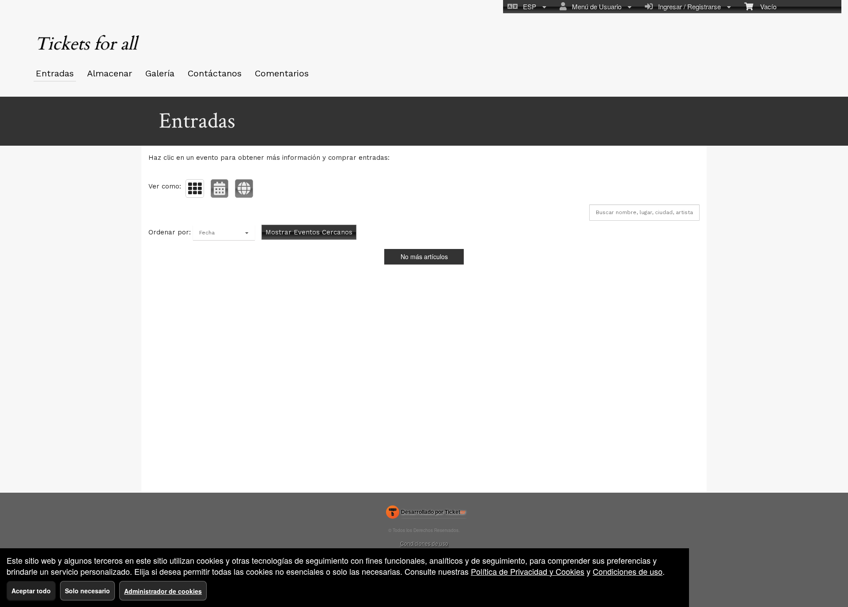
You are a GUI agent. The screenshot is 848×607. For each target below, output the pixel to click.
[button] (195, 188)
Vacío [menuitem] (764, 6)
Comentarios (282, 73)
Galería (159, 73)
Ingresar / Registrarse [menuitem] (688, 6)
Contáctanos (215, 73)
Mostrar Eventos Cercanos (308, 232)
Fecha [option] (207, 233)
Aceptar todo (31, 590)
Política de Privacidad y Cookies (527, 571)
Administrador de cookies (163, 591)
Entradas (55, 73)
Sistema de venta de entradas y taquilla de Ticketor (426, 514)
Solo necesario (87, 590)
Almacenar (109, 73)
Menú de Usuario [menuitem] (595, 6)
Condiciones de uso (424, 543)
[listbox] (224, 232)
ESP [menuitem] (528, 6)
